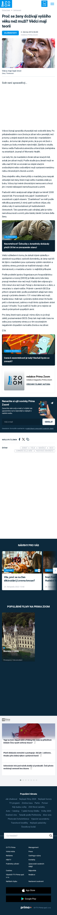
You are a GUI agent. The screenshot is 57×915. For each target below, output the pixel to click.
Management (33, 847)
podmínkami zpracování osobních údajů (39, 428)
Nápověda (32, 871)
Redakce (31, 875)
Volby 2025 (46, 811)
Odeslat (49, 422)
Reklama (9, 856)
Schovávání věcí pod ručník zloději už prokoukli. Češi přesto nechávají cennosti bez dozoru (28, 767)
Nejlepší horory (45, 799)
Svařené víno (11, 815)
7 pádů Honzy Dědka (30, 811)
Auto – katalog (12, 811)
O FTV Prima (10, 847)
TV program (14, 803)
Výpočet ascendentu (40, 819)
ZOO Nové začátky (36, 807)
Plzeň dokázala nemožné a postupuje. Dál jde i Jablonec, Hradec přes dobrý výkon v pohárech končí (27, 754)
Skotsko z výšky (11, 651)
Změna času (27, 803)
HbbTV (8, 860)
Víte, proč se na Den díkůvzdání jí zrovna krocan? (19, 579)
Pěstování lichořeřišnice (18, 819)
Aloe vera (47, 815)
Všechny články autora (38, 384)
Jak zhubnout (11, 799)
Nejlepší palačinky (38, 823)
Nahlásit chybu (11, 881)
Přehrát (9, 648)
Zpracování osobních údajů (36, 865)
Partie (37, 803)
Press (30, 851)
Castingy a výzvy (34, 856)
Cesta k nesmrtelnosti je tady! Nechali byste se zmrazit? (26, 360)
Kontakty (31, 860)
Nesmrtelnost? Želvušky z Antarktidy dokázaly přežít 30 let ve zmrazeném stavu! (26, 245)
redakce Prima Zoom (29, 35)
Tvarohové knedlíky (19, 823)
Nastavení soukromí (35, 881)
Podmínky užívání (12, 864)
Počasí (45, 803)
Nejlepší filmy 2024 (27, 799)
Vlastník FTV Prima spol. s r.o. (15, 876)
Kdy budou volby (19, 807)
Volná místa (10, 851)
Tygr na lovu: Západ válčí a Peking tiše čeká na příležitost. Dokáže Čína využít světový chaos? (27, 741)
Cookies (9, 871)
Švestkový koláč (28, 827)
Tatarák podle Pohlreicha (30, 815)
